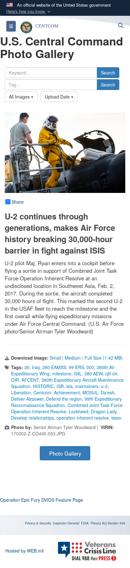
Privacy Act (99, 523)
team (116, 418)
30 (26, 367)
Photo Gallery (65, 453)
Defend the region (64, 399)
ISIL (78, 373)
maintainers (86, 386)
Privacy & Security (38, 523)
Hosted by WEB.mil (24, 550)
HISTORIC (43, 386)
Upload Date (58, 96)
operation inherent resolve (82, 418)
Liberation (21, 392)
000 (90, 367)
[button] (29, 11)
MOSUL (90, 392)
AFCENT (30, 380)
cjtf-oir (111, 373)
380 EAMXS (54, 367)
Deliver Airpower (27, 399)
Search (108, 72)
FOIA (85, 523)
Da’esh (108, 392)
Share (18, 201)
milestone (61, 373)
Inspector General (66, 523)
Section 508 (116, 523)
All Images (20, 96)
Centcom (42, 392)
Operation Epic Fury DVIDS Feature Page (41, 500)
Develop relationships (32, 418)
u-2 (104, 386)
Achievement (67, 392)
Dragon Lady (103, 411)
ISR (60, 386)
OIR (15, 380)
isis (69, 386)
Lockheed (78, 411)
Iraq (36, 367)
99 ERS (76, 367)
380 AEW (93, 373)
